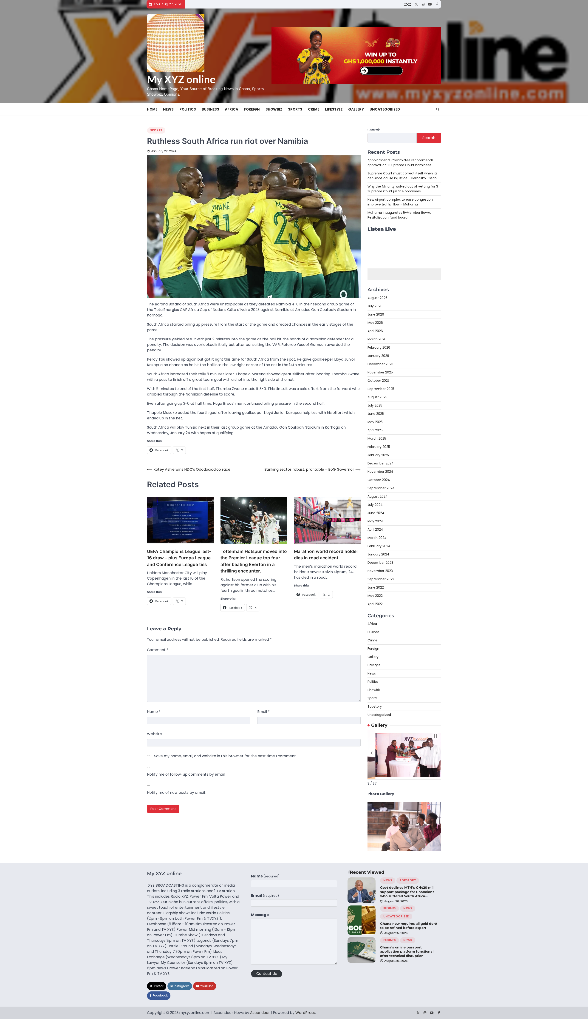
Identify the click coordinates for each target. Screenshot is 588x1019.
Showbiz (274, 109)
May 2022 (375, 595)
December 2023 (380, 562)
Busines (373, 632)
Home (152, 109)
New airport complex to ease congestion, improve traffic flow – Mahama (400, 202)
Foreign (252, 109)
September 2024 (381, 488)
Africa (231, 109)
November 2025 (380, 372)
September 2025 (381, 389)
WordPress (305, 1012)
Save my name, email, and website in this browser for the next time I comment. (225, 756)
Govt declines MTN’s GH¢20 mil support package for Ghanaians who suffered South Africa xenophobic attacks (407, 893)
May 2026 (375, 322)
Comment (157, 649)
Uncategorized (385, 109)
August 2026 (377, 298)
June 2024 (376, 513)
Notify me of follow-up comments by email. (186, 774)
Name (154, 711)
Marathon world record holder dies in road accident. (326, 555)
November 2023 (380, 571)
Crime (313, 109)
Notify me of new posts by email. (176, 792)
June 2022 (376, 587)
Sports (295, 109)
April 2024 (375, 529)
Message (260, 914)
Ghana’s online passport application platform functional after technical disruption (406, 951)
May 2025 (375, 422)
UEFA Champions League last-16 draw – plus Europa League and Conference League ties (179, 558)
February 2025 (379, 446)
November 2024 (380, 471)
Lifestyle (333, 109)
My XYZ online (181, 79)
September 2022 (381, 579)
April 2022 (375, 604)
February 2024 (379, 546)
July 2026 (375, 306)
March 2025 (377, 438)
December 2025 (380, 364)
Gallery (356, 109)
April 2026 (375, 331)
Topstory (375, 706)
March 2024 (377, 537)
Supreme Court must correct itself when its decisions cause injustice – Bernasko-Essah (403, 175)
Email (263, 711)
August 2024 (378, 496)
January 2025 (378, 455)
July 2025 (375, 405)
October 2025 (379, 380)
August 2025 (377, 397)
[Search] (437, 109)
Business (210, 109)
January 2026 (378, 355)
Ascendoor (260, 1012)
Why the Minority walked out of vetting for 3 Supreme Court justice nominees (403, 189)
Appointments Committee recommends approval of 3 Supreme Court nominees (400, 162)
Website (154, 734)
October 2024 (379, 480)
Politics (187, 109)
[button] (371, 753)
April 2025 (375, 430)
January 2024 (378, 554)
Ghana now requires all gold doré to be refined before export (408, 926)
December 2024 (381, 463)
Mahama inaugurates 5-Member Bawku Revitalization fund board (399, 215)
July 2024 (375, 504)
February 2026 (379, 347)
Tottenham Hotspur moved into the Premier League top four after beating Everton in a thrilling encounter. (253, 561)
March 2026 (377, 339)
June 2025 (376, 413)
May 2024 (375, 521)
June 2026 (376, 314)
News (168, 109)
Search (374, 130)
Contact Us (266, 973)
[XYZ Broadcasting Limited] (404, 850)
